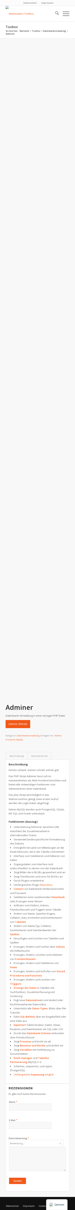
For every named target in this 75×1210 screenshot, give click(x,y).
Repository (46, 885)
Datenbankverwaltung (28, 735)
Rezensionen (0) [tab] (39, 755)
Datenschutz (30, 2)
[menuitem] (30, 3)
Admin (58, 735)
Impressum (47, 2)
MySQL (19, 739)
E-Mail (13, 1120)
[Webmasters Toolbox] (31, 13)
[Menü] (64, 13)
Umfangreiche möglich (34, 1074)
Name (13, 1102)
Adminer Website (17, 724)
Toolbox (12, 27)
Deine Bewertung (19, 1138)
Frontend (10, 739)
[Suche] (55, 13)
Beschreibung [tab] (17, 755)
